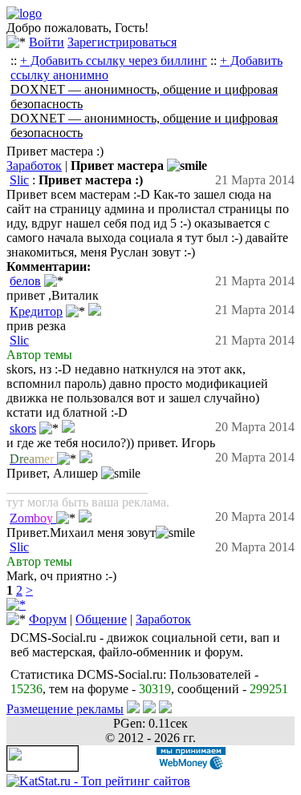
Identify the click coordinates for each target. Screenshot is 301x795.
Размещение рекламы (65, 709)
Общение (101, 619)
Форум (48, 619)
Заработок (34, 165)
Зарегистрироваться (122, 42)
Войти (46, 42)
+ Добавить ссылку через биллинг (113, 60)
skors (23, 428)
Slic (19, 180)
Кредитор (36, 311)
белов (25, 281)
